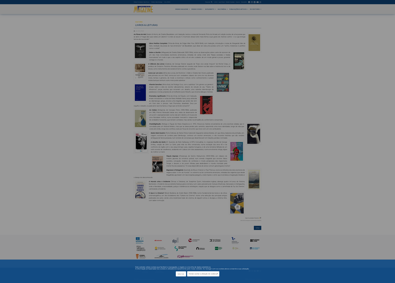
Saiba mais (181, 274)
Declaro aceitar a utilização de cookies (202, 274)
